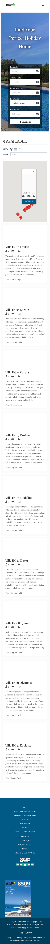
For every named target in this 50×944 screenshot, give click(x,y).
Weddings (25, 823)
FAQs (25, 807)
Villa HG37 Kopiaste (18, 745)
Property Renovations (25, 815)
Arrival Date (15, 77)
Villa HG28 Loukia (17, 247)
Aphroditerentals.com (35, 937)
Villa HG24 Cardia (17, 372)
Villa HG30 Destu (16, 560)
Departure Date (17, 88)
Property (14, 67)
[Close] (33, 171)
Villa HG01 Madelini (18, 498)
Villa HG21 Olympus (18, 682)
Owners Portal (25, 840)
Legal (25, 849)
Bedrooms (14, 109)
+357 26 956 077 (25, 932)
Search (26, 121)
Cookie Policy (25, 844)
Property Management (25, 811)
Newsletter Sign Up (25, 831)
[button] (20, 218)
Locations (14, 98)
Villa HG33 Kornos (17, 310)
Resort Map (25, 819)
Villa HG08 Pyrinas (18, 623)
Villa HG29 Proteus (17, 435)
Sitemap (25, 836)
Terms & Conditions (25, 853)
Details (29, 201)
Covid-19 (25, 827)
